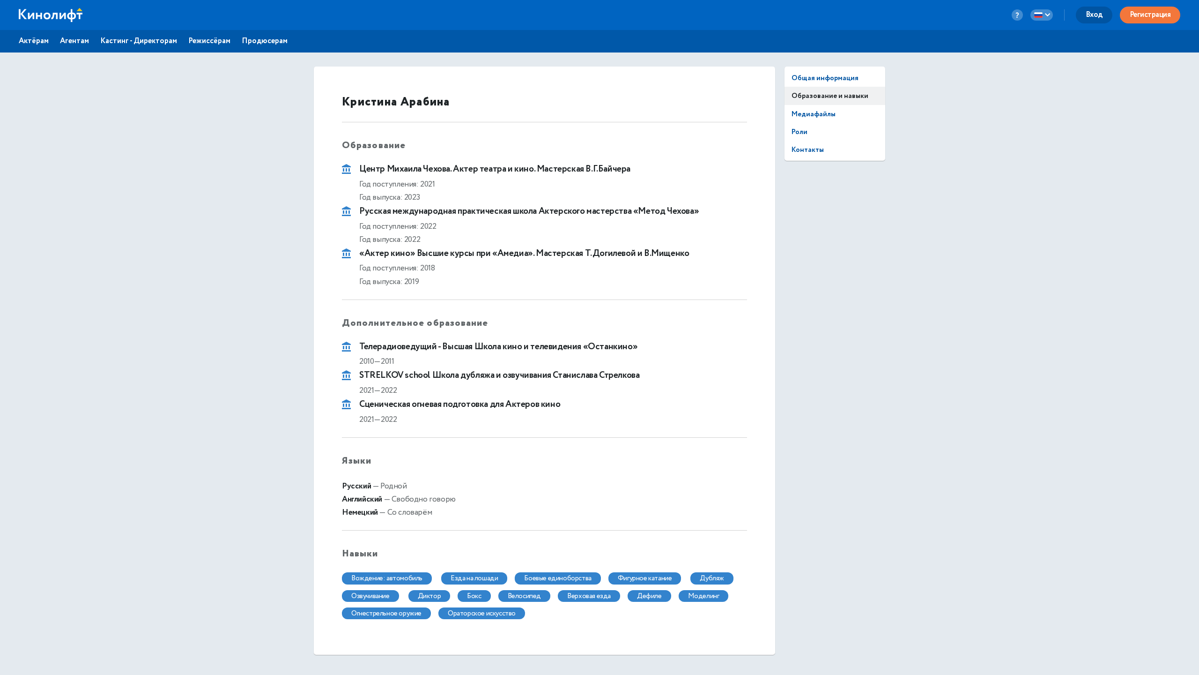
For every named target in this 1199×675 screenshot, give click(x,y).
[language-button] (1041, 15)
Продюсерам (265, 41)
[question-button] (1017, 15)
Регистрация (1150, 14)
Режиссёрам (209, 41)
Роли (799, 132)
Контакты (808, 150)
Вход (1094, 14)
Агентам (74, 41)
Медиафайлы (814, 114)
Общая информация (825, 78)
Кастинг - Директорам (138, 41)
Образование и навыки (830, 96)
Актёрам (34, 41)
